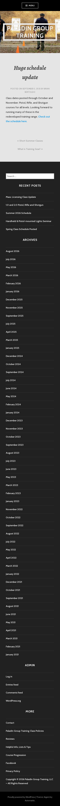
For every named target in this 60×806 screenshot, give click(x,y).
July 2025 (10, 323)
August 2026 (12, 251)
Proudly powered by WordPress (21, 797)
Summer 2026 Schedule (18, 213)
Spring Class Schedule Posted (21, 229)
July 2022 (10, 541)
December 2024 (14, 356)
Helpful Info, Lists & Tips (18, 747)
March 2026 (12, 275)
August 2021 (12, 606)
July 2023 (10, 461)
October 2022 (13, 517)
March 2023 (12, 485)
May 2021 (10, 622)
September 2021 (14, 598)
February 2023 (13, 493)
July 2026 (10, 259)
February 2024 (13, 404)
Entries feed (12, 684)
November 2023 (14, 428)
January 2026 (12, 291)
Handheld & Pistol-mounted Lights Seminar (28, 221)
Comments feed (14, 692)
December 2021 (14, 582)
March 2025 (12, 340)
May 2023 (11, 477)
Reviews (10, 738)
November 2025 (14, 307)
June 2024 (11, 388)
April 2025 (11, 331)
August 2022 (12, 533)
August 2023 (12, 452)
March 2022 (12, 565)
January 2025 (12, 348)
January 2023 (12, 501)
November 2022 (14, 509)
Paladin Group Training (30, 32)
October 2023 (13, 436)
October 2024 (13, 364)
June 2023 (11, 469)
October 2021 (13, 590)
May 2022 (11, 549)
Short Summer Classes (31, 140)
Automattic (30, 800)
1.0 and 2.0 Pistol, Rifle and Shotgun (24, 205)
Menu (32, 5)
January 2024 (12, 412)
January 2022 (12, 574)
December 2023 (14, 420)
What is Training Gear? (29, 149)
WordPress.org (13, 700)
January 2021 (12, 654)
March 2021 (11, 638)
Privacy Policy (13, 771)
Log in (9, 676)
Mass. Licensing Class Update (21, 197)
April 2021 (11, 630)
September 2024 (15, 372)
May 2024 (11, 396)
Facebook (11, 763)
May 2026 (11, 267)
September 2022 (14, 525)
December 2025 (14, 299)
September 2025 (14, 315)
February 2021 (13, 646)
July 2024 (11, 380)
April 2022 (11, 557)
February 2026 (13, 283)
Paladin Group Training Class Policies (25, 731)
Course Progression (16, 755)
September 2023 (14, 444)
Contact (10, 722)
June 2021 (11, 614)
